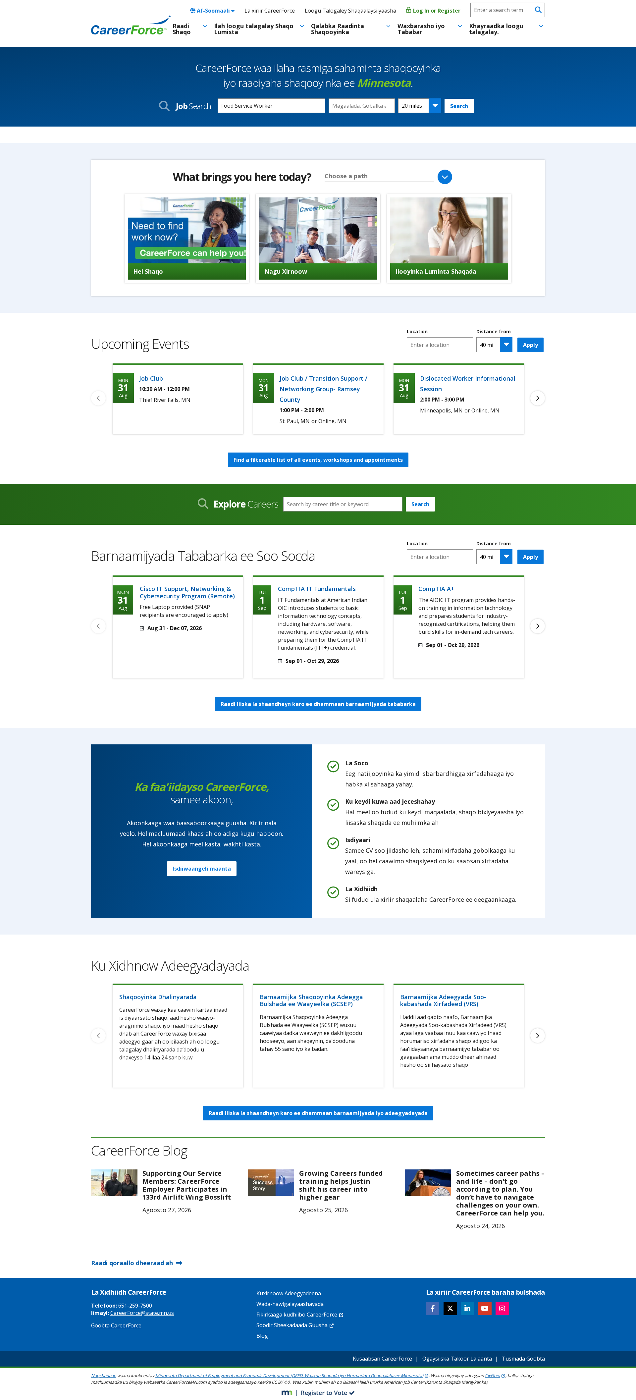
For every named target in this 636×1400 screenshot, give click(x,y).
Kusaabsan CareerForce (382, 1358)
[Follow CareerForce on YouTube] (485, 1308)
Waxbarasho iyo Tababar (421, 29)
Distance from (493, 331)
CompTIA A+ (436, 589)
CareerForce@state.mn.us (142, 1313)
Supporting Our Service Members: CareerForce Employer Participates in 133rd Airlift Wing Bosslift (186, 1185)
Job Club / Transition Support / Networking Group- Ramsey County (323, 389)
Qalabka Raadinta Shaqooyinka (337, 29)
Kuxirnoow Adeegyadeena (288, 1293)
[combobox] (362, 105)
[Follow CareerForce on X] (450, 1308)
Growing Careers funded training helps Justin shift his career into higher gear (341, 1185)
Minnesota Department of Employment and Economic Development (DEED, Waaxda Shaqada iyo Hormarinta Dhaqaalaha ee (289, 1375)
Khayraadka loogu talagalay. (496, 29)
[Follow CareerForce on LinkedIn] (467, 1308)
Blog (262, 1335)
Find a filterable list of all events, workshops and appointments (318, 459)
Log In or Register (436, 10)
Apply (530, 345)
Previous (98, 398)
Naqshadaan (103, 1375)
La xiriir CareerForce (269, 10)
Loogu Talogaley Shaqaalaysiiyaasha (350, 10)
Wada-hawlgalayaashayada (290, 1304)
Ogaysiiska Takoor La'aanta (457, 1358)
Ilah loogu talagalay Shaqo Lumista (253, 29)
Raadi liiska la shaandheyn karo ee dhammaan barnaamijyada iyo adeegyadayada (318, 1113)
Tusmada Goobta (523, 1358)
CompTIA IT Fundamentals (317, 589)
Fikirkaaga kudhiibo (296, 1314)
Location (417, 331)
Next (537, 398)
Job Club (151, 378)
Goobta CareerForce (116, 1325)
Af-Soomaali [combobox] (213, 10)
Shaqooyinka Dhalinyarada (158, 997)
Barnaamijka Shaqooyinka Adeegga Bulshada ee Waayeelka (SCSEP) (311, 1000)
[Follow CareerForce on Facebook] (432, 1308)
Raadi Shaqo (182, 29)
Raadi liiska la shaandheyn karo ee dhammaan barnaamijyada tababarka (318, 704)
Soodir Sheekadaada (292, 1325)
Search (459, 106)
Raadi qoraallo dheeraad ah (132, 1263)
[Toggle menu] (205, 26)
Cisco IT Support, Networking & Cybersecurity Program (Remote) (187, 592)
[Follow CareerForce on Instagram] (502, 1308)
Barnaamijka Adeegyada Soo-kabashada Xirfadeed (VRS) (443, 1000)
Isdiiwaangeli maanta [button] (202, 868)
